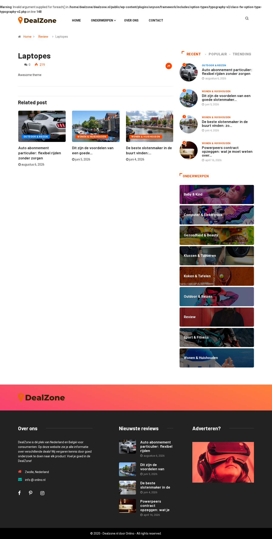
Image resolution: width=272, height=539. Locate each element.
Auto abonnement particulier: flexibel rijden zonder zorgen (39, 152)
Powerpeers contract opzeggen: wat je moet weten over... (227, 151)
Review (43, 36)
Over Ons (131, 20)
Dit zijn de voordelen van (152, 466)
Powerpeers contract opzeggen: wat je (155, 505)
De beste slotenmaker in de (155, 484)
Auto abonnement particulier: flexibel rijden (156, 446)
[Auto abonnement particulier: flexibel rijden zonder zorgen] (127, 447)
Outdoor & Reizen (36, 136)
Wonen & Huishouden (91, 136)
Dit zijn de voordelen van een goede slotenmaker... (226, 97)
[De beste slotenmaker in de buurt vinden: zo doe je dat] (127, 488)
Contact (156, 20)
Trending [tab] (242, 54)
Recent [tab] (194, 54)
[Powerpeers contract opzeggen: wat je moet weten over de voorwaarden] (127, 506)
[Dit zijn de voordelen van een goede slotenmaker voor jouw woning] (127, 469)
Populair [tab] (218, 54)
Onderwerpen (102, 20)
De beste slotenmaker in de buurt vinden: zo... (225, 123)
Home (76, 20)
